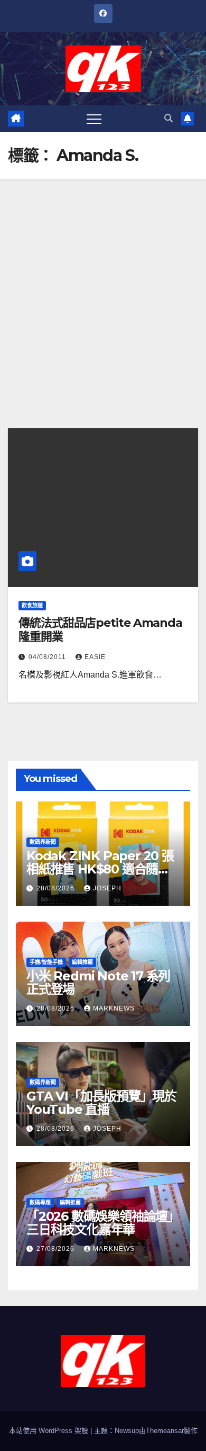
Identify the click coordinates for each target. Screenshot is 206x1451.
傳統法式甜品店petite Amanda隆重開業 (100, 630)
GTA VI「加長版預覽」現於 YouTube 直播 (101, 1102)
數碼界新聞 (43, 842)
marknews (114, 1008)
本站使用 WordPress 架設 (49, 1431)
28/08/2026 (56, 888)
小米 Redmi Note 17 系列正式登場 (98, 982)
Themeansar (165, 1431)
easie (95, 657)
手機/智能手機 (46, 962)
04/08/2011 (48, 657)
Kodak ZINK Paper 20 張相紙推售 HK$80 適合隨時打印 (100, 869)
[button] (168, 118)
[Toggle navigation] (94, 119)
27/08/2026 (56, 1248)
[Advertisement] (103, 288)
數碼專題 (40, 1202)
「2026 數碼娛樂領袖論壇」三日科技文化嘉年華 (103, 1223)
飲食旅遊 (32, 605)
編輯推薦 (82, 962)
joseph (107, 888)
